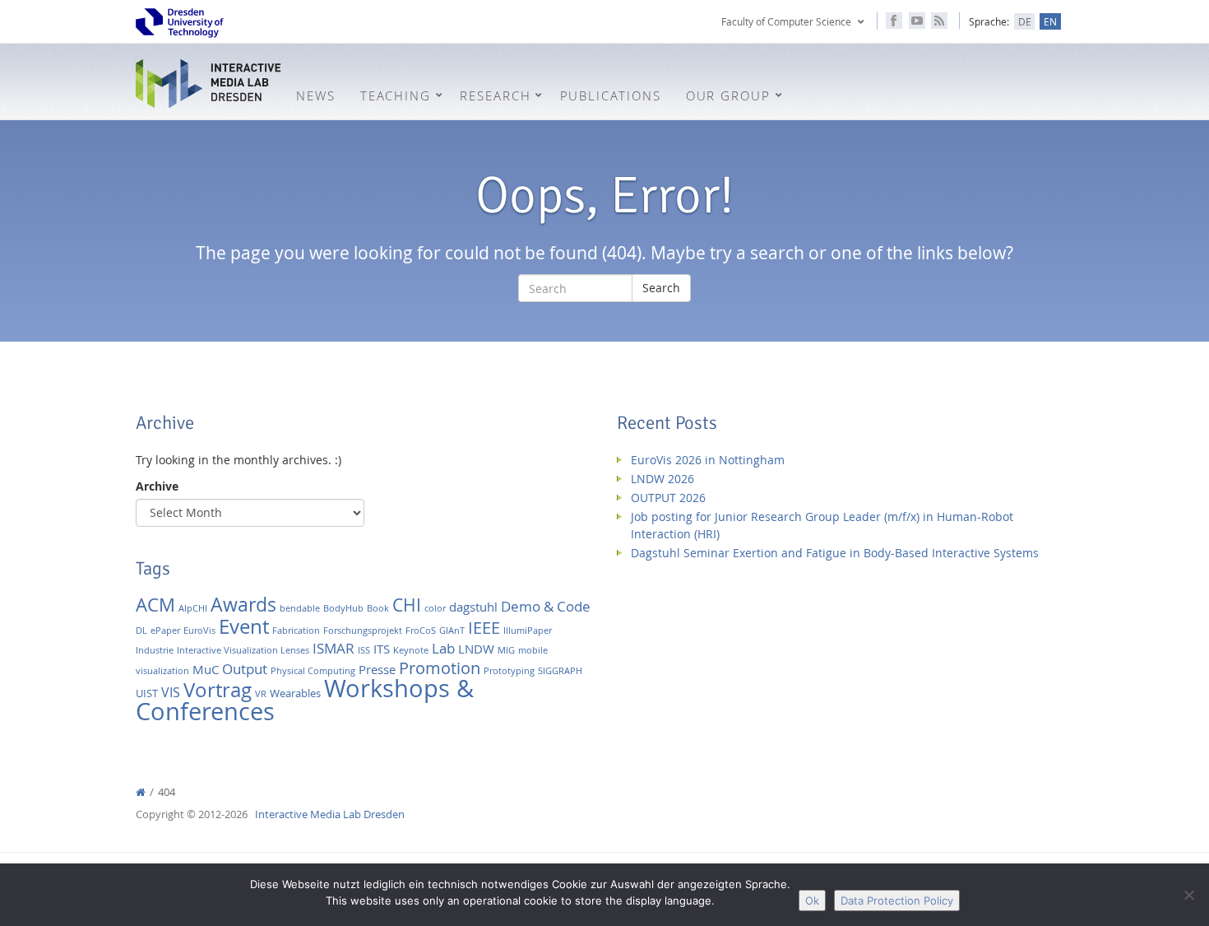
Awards (243, 604)
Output (244, 668)
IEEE (484, 628)
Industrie (155, 650)
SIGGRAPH (560, 671)
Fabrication (296, 630)
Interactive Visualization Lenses (243, 650)
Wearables (295, 693)
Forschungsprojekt (362, 630)
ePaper (165, 630)
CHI (406, 605)
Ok (812, 900)
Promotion (439, 668)
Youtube (917, 20)
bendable (300, 608)
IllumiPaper (527, 630)
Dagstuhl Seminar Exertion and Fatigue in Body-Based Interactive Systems (835, 553)
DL (141, 630)
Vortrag (217, 689)
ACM (155, 605)
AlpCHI (192, 608)
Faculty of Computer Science (786, 21)
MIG (506, 650)
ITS (381, 649)
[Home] (141, 792)
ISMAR (333, 648)
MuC (205, 669)
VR (260, 694)
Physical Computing (313, 671)
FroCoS (420, 630)
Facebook (894, 20)
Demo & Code (546, 606)
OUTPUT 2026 (668, 497)
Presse (377, 669)
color (435, 608)
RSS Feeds (939, 20)
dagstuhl (473, 607)
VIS (170, 692)
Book (378, 608)
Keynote (410, 650)
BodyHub (343, 608)
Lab (443, 648)
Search (661, 287)
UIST (147, 693)
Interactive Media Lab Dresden (210, 83)
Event (244, 626)
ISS (364, 650)
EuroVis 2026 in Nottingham (708, 460)
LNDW (476, 649)
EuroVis (199, 630)
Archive (157, 486)
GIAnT (452, 630)
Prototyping (509, 671)
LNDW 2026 (662, 478)
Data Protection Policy (897, 900)
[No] (1188, 894)
